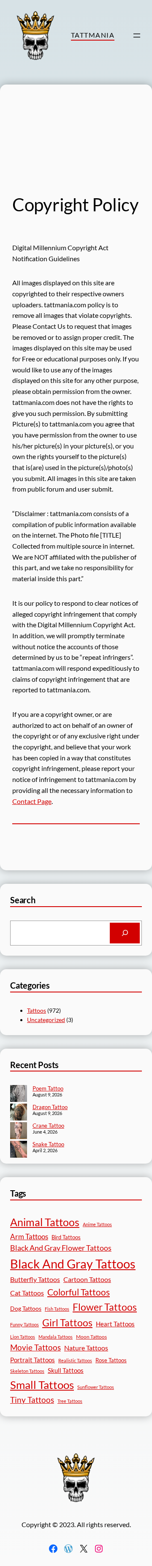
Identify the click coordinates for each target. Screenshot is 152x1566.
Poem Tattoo (48, 1088)
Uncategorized (46, 1019)
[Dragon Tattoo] (18, 1113)
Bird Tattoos (66, 1237)
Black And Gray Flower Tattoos (60, 1248)
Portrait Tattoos (32, 1360)
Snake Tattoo (48, 1144)
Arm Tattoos (29, 1236)
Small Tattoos (42, 1384)
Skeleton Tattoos (27, 1371)
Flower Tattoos (105, 1307)
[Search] (125, 933)
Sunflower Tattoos (95, 1387)
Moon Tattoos (91, 1337)
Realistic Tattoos (75, 1360)
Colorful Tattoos (78, 1292)
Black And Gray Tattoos (73, 1263)
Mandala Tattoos (55, 1336)
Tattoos (36, 1010)
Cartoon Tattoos (87, 1279)
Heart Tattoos (115, 1324)
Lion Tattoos (22, 1336)
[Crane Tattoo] (18, 1131)
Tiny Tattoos (32, 1400)
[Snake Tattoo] (18, 1150)
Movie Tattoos (35, 1347)
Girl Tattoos (67, 1322)
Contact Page (32, 801)
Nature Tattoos (86, 1348)
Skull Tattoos (66, 1370)
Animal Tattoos (44, 1222)
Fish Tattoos (57, 1309)
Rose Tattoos (111, 1360)
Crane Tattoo (48, 1125)
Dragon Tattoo (50, 1107)
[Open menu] (137, 35)
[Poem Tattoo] (18, 1094)
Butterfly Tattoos (35, 1279)
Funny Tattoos (24, 1324)
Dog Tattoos (25, 1308)
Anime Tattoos (97, 1224)
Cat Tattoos (27, 1293)
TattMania (92, 35)
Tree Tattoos (69, 1401)
